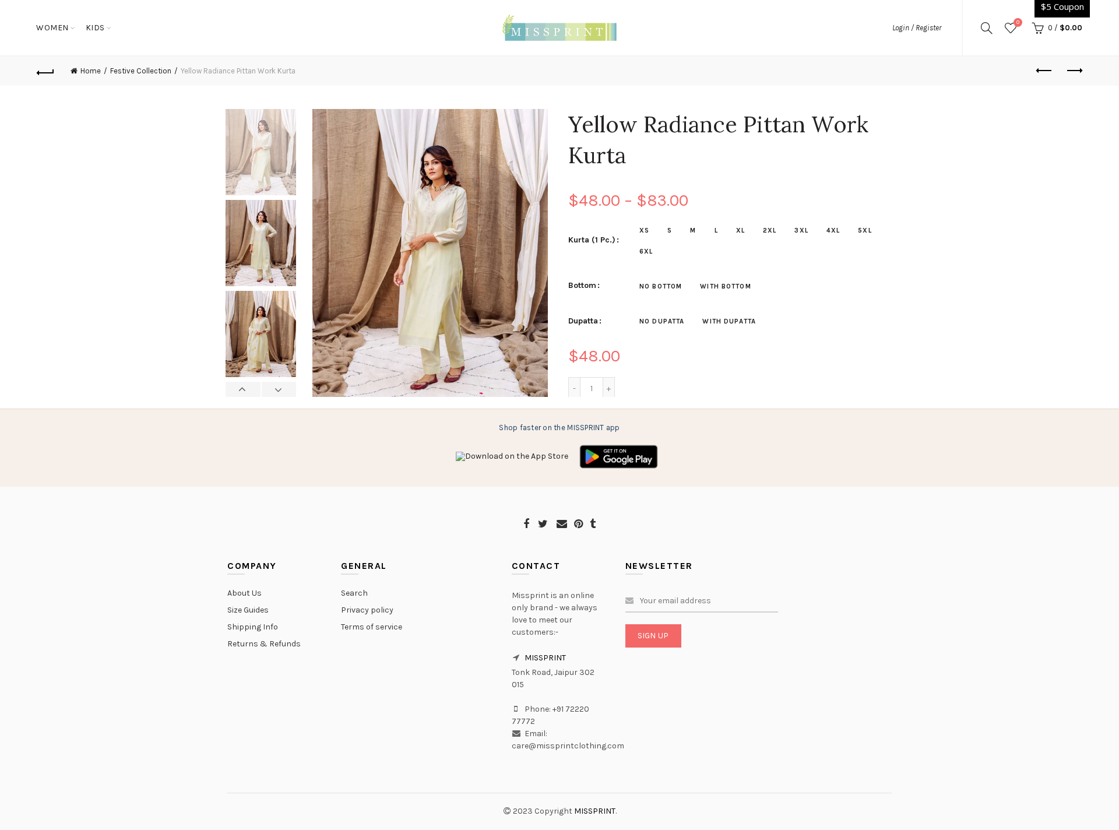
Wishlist (1017, 22)
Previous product (1044, 71)
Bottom (582, 285)
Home (90, 70)
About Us (244, 593)
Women (52, 28)
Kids (95, 28)
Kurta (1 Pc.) (591, 240)
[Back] (45, 71)
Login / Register (916, 27)
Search (354, 593)
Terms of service (371, 627)
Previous (243, 389)
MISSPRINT (545, 658)
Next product (1073, 71)
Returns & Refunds (264, 644)
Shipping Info (252, 627)
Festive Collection (140, 70)
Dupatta (583, 321)
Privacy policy (367, 610)
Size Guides (248, 610)
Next (279, 389)
